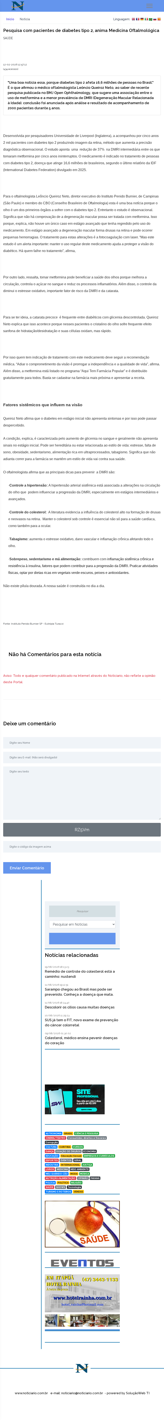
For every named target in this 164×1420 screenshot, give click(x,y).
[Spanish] (159, 19)
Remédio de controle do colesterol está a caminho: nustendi (80, 974)
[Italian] (146, 19)
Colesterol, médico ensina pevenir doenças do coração (81, 1040)
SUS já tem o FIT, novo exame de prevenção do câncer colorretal (81, 1022)
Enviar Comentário (27, 868)
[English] (133, 19)
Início (10, 19)
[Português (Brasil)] (150, 19)
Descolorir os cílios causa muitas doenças (79, 1007)
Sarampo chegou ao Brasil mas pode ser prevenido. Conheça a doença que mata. (79, 992)
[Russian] (155, 19)
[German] (142, 19)
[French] (137, 19)
